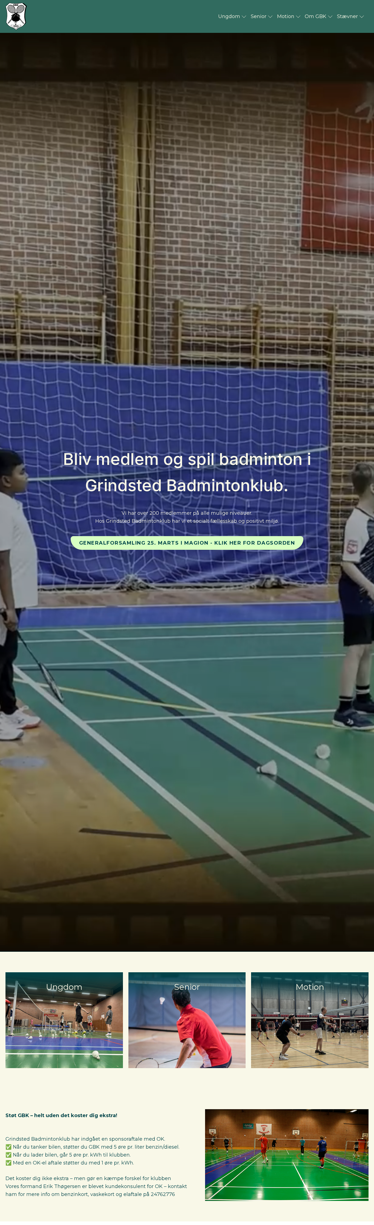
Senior (258, 16)
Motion (285, 16)
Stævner (347, 16)
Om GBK (315, 16)
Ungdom (229, 16)
